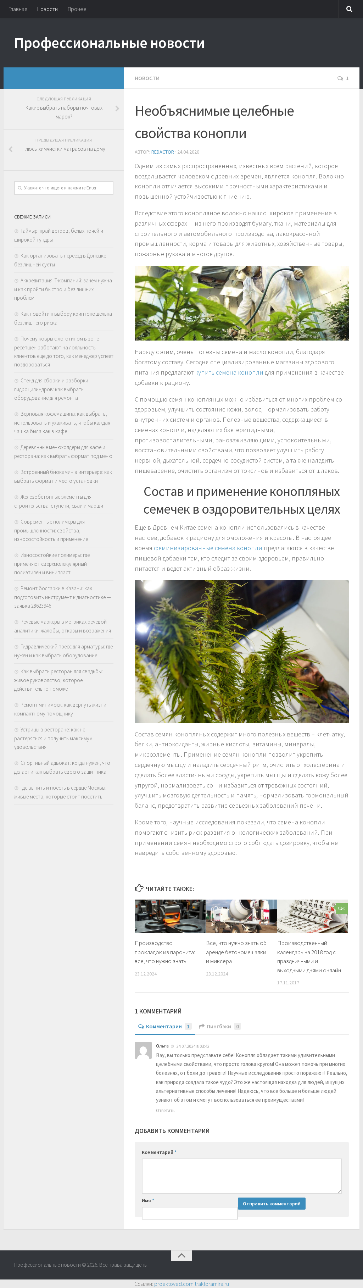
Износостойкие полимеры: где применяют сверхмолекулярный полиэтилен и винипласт (52, 564)
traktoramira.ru (212, 1283)
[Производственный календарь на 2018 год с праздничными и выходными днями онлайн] (312, 916)
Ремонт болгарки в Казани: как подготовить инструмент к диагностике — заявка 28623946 (62, 597)
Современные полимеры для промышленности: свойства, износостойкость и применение (51, 530)
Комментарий (159, 1152)
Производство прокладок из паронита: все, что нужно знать (165, 952)
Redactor (162, 152)
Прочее (77, 8)
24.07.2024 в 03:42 (192, 1046)
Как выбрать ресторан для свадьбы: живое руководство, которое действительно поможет (58, 680)
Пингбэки (223, 1026)
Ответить (165, 1110)
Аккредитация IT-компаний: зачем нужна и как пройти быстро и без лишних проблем (63, 289)
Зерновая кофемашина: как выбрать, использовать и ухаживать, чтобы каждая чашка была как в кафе (62, 422)
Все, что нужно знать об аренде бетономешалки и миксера (236, 952)
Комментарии (168, 1026)
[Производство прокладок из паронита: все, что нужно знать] (170, 916)
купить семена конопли (229, 372)
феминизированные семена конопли (208, 548)
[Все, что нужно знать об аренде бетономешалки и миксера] (241, 916)
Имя (148, 1200)
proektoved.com (174, 1283)
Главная (18, 8)
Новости (47, 8)
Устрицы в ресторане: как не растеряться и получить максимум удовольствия (53, 738)
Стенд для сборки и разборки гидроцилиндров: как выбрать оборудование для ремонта (51, 389)
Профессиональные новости (109, 42)
